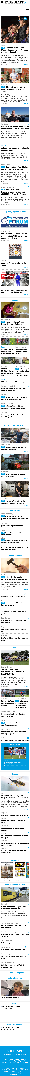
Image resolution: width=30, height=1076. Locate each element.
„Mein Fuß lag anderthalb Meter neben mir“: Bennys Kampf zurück (14, 89)
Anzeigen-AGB (19, 1070)
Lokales (6, 1059)
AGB (13, 1070)
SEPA (26, 1070)
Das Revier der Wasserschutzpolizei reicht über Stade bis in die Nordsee (15, 127)
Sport (11, 1059)
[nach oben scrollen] (27, 1073)
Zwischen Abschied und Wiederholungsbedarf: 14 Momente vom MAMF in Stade (14, 50)
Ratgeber (17, 1059)
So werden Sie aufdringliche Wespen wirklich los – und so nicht (14, 796)
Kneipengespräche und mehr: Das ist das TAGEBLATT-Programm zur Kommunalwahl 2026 (14, 236)
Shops (25, 1061)
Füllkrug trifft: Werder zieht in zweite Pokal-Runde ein (7, 703)
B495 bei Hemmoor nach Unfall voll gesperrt (14, 382)
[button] (2, 768)
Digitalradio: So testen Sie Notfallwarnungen (14, 815)
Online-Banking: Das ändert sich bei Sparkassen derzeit (12, 526)
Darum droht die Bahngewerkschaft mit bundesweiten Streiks (14, 907)
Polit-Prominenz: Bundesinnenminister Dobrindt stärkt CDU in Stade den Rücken (13, 192)
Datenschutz (7, 1071)
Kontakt (8, 1068)
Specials (4, 1062)
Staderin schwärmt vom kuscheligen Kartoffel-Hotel (12, 323)
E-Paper (20, 1061)
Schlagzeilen (24, 1062)
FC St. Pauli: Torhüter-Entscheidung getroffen (15, 740)
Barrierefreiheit (6, 1070)
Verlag (14, 1061)
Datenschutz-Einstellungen (19, 1071)
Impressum (10, 1073)
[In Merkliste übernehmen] (28, 45)
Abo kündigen (18, 1073)
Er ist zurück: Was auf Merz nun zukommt (13, 950)
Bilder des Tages (6, 943)
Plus (14, 1062)
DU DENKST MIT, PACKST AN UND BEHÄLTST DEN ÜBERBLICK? (14, 291)
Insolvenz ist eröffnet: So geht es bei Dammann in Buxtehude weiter (14, 541)
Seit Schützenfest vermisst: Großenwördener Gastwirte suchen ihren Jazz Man (14, 518)
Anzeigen (23, 1059)
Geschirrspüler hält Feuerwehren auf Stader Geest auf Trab (7, 352)
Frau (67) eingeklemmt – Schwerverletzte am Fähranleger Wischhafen (14, 548)
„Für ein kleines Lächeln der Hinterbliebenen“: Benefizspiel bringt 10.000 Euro (12, 671)
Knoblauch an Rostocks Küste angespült (13, 596)
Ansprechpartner (20, 1068)
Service (9, 1061)
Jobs (9, 1062)
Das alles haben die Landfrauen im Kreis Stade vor (21, 352)
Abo (4, 1061)
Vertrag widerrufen (15, 1074)
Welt (18, 1062)
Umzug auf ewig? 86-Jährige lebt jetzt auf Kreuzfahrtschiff (14, 168)
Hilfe (13, 1068)
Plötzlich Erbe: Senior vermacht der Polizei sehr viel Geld (14, 578)
